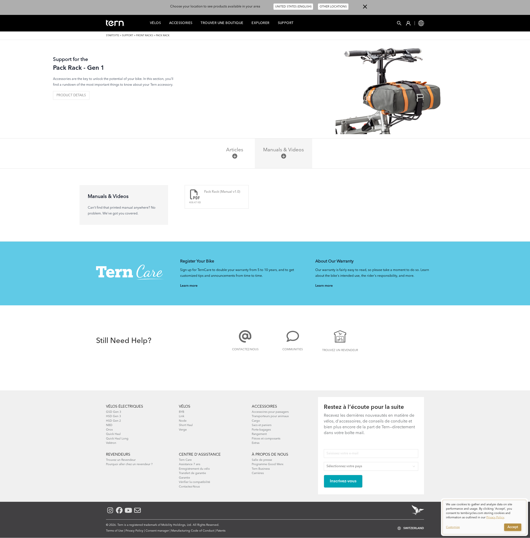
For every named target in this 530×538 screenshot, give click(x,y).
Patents (220, 530)
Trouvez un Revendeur (340, 350)
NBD (109, 425)
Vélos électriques (124, 406)
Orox (109, 429)
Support (286, 23)
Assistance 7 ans (189, 464)
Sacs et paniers (261, 425)
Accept (512, 527)
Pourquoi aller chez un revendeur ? (129, 464)
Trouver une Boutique (222, 23)
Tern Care (185, 460)
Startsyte (112, 35)
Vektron (111, 443)
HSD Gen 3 (113, 416)
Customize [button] (453, 527)
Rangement (259, 434)
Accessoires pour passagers (270, 411)
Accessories (180, 23)
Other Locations (333, 6)
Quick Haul (113, 434)
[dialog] (484, 517)
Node (183, 420)
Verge (183, 429)
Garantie (184, 477)
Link (181, 416)
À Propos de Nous (270, 454)
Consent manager (157, 530)
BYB (181, 411)
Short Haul (186, 425)
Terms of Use (114, 530)
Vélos (155, 23)
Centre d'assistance (200, 454)
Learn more (189, 286)
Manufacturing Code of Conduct (192, 530)
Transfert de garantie (192, 473)
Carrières (258, 473)
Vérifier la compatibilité (194, 482)
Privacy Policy (134, 530)
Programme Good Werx (267, 464)
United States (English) (293, 6)
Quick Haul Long (117, 438)
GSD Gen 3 (113, 411)
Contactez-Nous (245, 349)
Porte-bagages (261, 429)
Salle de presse (262, 460)
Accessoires (264, 406)
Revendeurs (118, 454)
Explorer (260, 23)
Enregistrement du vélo (194, 468)
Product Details (71, 95)
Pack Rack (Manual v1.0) (222, 192)
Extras (255, 443)
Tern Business (261, 468)
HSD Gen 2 (113, 420)
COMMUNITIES (292, 349)
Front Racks (144, 35)
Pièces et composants (266, 438)
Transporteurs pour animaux (270, 416)
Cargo (256, 420)
